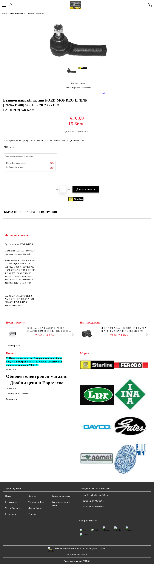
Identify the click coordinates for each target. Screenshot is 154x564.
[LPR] (97, 395)
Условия (32, 514)
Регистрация (11, 514)
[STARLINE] (97, 365)
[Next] (72, 334)
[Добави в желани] (148, 181)
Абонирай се (14, 345)
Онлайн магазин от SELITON (77, 561)
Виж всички (11, 399)
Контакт (32, 496)
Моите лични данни (77, 554)
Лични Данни (35, 508)
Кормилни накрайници (36, 13)
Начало (4, 13)
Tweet (102, 93)
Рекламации (11, 502)
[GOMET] (97, 458)
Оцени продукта (78, 83)
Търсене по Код (36, 502)
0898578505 (98, 501)
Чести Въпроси (12, 508)
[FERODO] (131, 365)
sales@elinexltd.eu (99, 495)
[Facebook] (82, 512)
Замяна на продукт (61, 496)
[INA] (131, 395)
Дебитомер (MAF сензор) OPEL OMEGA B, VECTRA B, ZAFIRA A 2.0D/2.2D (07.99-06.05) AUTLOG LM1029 (123, 330)
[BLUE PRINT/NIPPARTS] (131, 458)
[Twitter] (89, 512)
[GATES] (131, 427)
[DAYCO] (97, 427)
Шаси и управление (17, 13)
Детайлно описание (17, 234)
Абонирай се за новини (18, 394)
